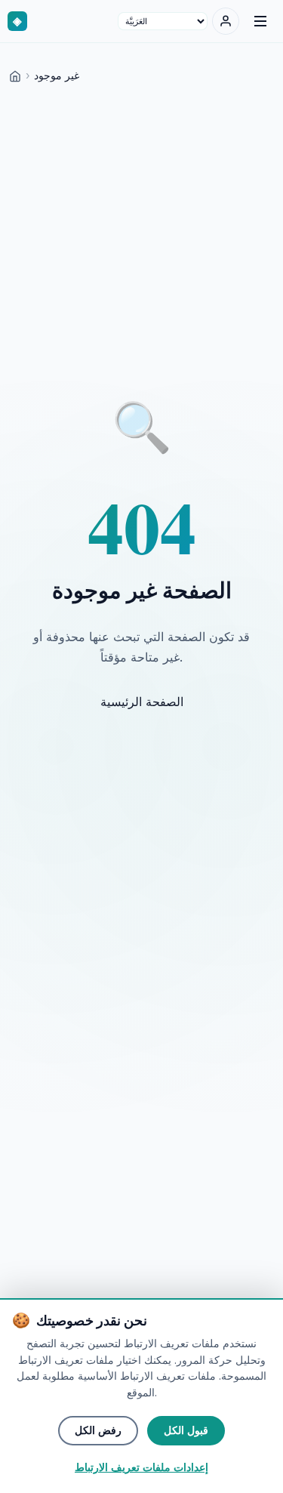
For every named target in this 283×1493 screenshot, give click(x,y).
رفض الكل (98, 1430)
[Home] (15, 75)
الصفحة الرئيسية (141, 701)
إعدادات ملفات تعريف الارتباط (141, 1467)
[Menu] (260, 21)
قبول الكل (186, 1430)
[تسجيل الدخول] (225, 21)
